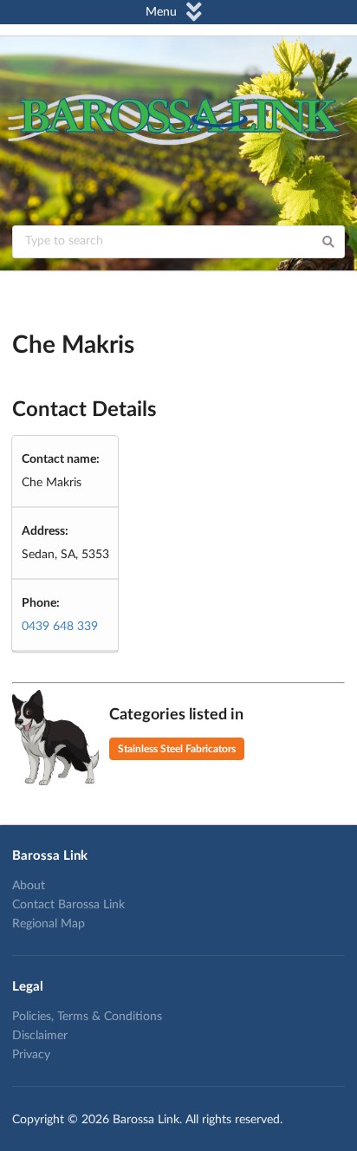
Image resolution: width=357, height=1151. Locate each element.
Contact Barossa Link (68, 905)
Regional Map (48, 924)
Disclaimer (40, 1036)
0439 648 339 (60, 627)
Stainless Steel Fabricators (177, 749)
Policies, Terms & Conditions (87, 1017)
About (28, 886)
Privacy (31, 1055)
